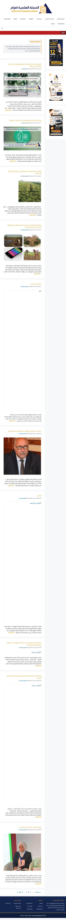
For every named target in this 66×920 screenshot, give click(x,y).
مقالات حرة (29, 906)
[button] (2, 28)
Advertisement (17, 903)
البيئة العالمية (7, 19)
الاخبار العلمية (61, 24)
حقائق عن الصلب (35, 283)
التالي (19, 892)
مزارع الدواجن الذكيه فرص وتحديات (30, 827)
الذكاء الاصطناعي (49, 19)
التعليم (15, 19)
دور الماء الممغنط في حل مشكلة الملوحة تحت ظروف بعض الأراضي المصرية (23, 643)
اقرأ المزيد (8, 110)
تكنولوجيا (31, 19)
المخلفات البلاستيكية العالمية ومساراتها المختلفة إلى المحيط (23, 676)
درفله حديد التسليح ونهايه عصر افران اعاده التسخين (24, 430)
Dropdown (8, 903)
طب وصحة (39, 19)
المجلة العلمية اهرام (37, 915)
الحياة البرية (23, 19)
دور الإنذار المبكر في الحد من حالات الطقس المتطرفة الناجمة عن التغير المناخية (24, 226)
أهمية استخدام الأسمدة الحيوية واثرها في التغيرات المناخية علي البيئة (24, 65)
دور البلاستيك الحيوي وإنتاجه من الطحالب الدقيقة (25, 120)
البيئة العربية (29, 909)
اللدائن (39, 495)
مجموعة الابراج (60, 19)
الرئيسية (53, 24)
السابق (38, 892)
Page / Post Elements (18, 907)
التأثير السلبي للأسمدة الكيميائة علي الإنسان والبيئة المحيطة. (24, 172)
